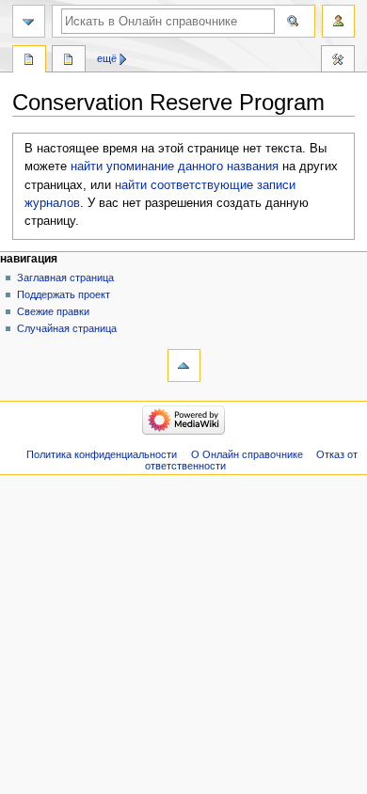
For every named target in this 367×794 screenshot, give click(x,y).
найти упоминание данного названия (175, 166)
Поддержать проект (63, 294)
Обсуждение (69, 61)
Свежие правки (53, 311)
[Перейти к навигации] (28, 21)
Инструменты (338, 61)
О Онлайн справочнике (247, 454)
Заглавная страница (65, 277)
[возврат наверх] (184, 365)
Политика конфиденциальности (101, 454)
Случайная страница (67, 328)
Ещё (107, 58)
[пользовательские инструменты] (338, 21)
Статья (29, 61)
